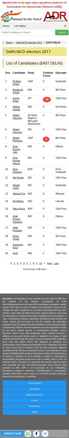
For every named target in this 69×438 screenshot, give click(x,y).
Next (50, 263)
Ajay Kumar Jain (16, 149)
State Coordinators (34, 395)
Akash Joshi (16, 186)
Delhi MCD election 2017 (29, 42)
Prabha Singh (17, 83)
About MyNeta (34, 383)
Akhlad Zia (19, 193)
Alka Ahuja (19, 208)
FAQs (34, 412)
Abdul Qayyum (17, 131)
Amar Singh (16, 237)
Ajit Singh (18, 177)
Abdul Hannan (17, 116)
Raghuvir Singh (18, 91)
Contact (34, 400)
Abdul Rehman (17, 139)
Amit (15, 253)
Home (6, 26)
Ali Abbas (18, 201)
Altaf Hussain (17, 229)
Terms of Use (34, 406)
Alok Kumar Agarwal (17, 219)
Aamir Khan (16, 99)
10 (40, 263)
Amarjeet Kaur (18, 246)
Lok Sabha (20, 26)
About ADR (34, 389)
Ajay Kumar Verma (16, 160)
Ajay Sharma (17, 170)
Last (56, 263)
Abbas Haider (16, 108)
